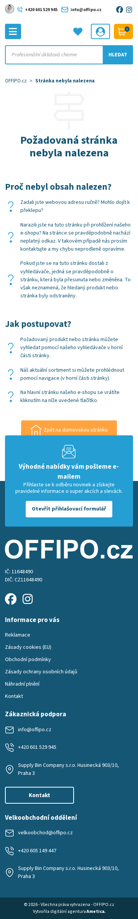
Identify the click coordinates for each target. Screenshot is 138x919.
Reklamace (17, 635)
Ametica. (96, 911)
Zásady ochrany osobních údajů (41, 672)
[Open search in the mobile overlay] (69, 54)
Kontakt (14, 696)
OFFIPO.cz (16, 80)
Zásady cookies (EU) (28, 647)
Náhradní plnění (22, 684)
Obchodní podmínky (28, 659)
